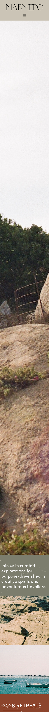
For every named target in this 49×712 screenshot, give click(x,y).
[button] (24, 15)
